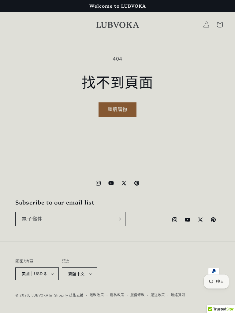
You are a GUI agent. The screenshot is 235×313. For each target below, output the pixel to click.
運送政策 (158, 295)
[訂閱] (118, 219)
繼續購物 (117, 109)
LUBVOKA (40, 295)
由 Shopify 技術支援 (66, 295)
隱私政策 (117, 295)
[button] (219, 24)
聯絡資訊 (178, 295)
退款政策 (97, 295)
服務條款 (137, 295)
